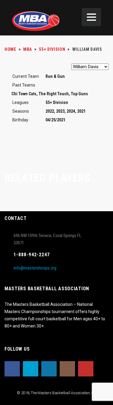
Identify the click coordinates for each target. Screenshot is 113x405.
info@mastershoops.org (35, 268)
